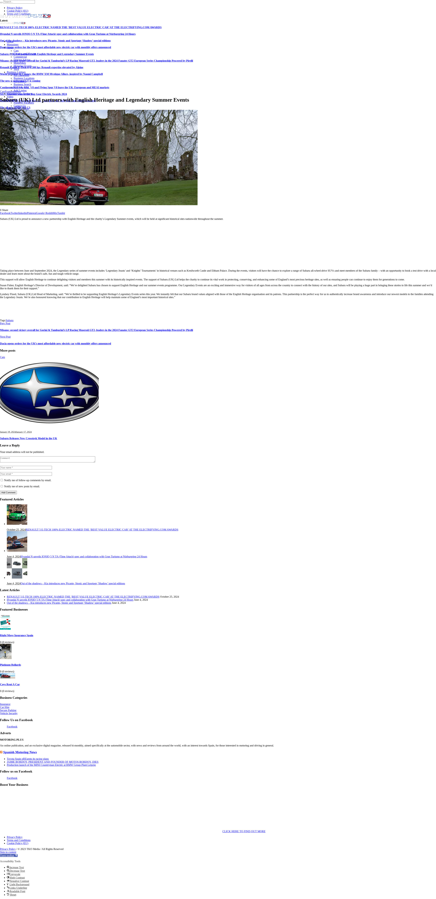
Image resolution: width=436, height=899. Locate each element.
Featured (9, 91)
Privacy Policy (14, 837)
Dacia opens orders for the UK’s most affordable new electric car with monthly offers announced (55, 47)
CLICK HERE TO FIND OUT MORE (244, 831)
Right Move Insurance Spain (16, 635)
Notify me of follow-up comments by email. (27, 480)
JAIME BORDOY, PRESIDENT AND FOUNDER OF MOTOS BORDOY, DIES (52, 761)
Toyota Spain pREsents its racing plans (28, 758)
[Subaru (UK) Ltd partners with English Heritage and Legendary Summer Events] (99, 204)
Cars (2, 91)
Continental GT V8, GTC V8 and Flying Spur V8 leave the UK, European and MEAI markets (54, 87)
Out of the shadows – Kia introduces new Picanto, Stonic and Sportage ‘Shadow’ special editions (55, 40)
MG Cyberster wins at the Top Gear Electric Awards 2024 (33, 94)
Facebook (12, 726)
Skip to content (8, 852)
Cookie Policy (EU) (17, 843)
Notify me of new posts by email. (22, 486)
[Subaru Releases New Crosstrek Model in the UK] (49, 425)
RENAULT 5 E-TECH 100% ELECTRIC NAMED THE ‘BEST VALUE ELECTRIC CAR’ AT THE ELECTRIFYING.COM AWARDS (81, 27)
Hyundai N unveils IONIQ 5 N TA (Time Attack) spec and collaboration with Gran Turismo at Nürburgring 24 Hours (68, 34)
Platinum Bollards (10, 664)
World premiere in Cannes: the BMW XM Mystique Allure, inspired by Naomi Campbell (51, 74)
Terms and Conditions (18, 840)
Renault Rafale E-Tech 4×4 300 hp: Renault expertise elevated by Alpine (41, 67)
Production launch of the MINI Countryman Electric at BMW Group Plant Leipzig (51, 764)
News (17, 91)
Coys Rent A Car (10, 684)
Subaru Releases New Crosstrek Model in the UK (28, 438)
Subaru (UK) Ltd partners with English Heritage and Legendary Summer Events (47, 54)
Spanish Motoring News (20, 752)
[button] (9, 855)
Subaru (9, 320)
